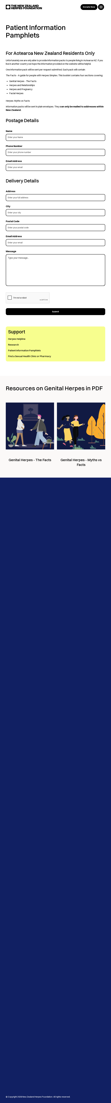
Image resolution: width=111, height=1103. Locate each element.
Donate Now (89, 7)
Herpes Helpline (16, 338)
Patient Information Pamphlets (24, 350)
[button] (101, 7)
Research (13, 344)
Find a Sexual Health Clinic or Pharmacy (29, 356)
